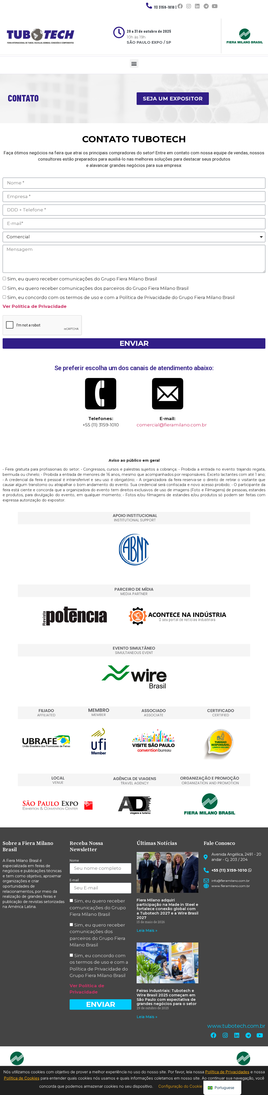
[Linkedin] (197, 6)
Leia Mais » (147, 930)
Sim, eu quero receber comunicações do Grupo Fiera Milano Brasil (82, 278)
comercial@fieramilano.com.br (172, 424)
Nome (74, 860)
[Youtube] (214, 6)
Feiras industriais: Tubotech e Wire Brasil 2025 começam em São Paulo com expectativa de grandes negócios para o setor (167, 997)
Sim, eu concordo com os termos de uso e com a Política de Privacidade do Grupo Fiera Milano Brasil (121, 297)
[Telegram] (206, 6)
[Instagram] (188, 6)
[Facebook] (180, 6)
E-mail (74, 880)
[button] (134, 63)
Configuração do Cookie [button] (180, 1086)
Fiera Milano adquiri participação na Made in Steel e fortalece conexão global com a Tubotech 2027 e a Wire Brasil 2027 (167, 909)
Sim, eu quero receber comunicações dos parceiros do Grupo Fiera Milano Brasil (98, 288)
